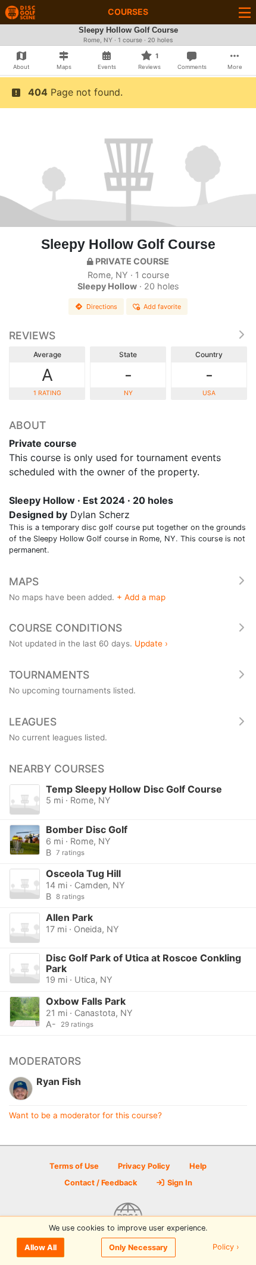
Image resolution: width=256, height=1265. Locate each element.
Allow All (40, 1247)
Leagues (33, 721)
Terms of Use (74, 1166)
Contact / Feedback (100, 1182)
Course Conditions (65, 628)
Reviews (32, 335)
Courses (128, 12)
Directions (101, 306)
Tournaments (49, 674)
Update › (151, 643)
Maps (24, 581)
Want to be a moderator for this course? (85, 1115)
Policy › (226, 1247)
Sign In (179, 1182)
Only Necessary (138, 1247)
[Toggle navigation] (244, 12)
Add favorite (162, 306)
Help (198, 1166)
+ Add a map (141, 597)
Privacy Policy (144, 1166)
